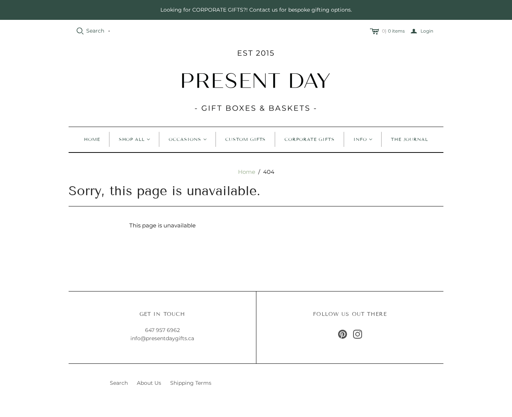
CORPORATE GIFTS (309, 139)
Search (95, 30)
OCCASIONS (185, 139)
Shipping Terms (190, 383)
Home (92, 139)
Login (427, 31)
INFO (360, 139)
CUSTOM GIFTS (245, 139)
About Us (149, 383)
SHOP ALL (132, 139)
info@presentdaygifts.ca (162, 338)
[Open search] (80, 31)
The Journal (409, 139)
